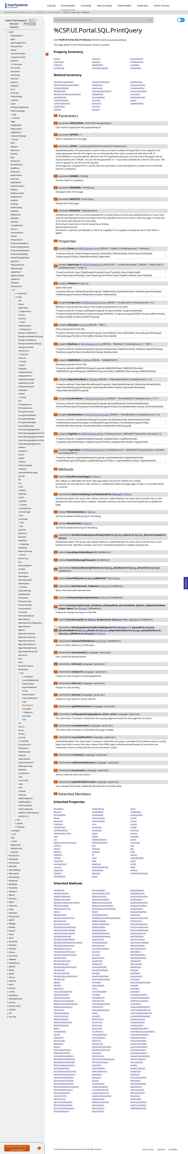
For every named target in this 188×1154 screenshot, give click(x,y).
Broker (14, 50)
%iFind (12, 977)
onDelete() (135, 991)
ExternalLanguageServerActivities (33, 433)
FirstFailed (58, 824)
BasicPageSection (18, 42)
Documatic (17, 64)
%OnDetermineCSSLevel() (65, 1071)
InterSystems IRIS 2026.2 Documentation (17, 1148)
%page (57, 818)
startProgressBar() (138, 1102)
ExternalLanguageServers (29, 443)
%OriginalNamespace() (64, 1108)
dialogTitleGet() (137, 890)
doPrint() (96, 106)
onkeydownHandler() (139, 1034)
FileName (58, 65)
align (56, 836)
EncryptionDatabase (27, 415)
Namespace (23, 576)
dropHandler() (136, 908)
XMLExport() (97, 1043)
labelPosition (97, 870)
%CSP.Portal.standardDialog (112, 39)
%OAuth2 (13, 913)
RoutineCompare (25, 665)
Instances (22, 469)
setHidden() (135, 1080)
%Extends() (58, 988)
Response (15, 150)
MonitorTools (15, 1006)
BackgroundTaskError (27, 332)
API (19, 300)
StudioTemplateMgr (19, 254)
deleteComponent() (100, 1102)
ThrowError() (97, 1031)
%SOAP (12, 930)
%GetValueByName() (63, 1022)
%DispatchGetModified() (64, 930)
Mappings (24, 544)
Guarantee (161, 1149)
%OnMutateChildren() (63, 1089)
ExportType (59, 61)
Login (13, 103)
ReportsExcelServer (26, 633)
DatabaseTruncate (26, 383)
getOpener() (135, 960)
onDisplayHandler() (138, 994)
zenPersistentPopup (139, 873)
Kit (19, 479)
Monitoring (23, 558)
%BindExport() (60, 914)
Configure (28, 676)
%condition (59, 808)
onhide (133, 827)
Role (20, 658)
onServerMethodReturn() (141, 1013)
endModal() (135, 914)
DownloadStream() (62, 103)
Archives (22, 318)
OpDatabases (24, 594)
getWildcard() (136, 82)
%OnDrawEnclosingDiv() (64, 1074)
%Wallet (12, 959)
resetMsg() (135, 1074)
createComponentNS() (101, 1096)
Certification (142, 6)
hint (93, 845)
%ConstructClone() (62, 924)
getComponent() (137, 939)
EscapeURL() (97, 960)
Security (12, 1016)
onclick (133, 818)
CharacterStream (18, 53)
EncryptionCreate (25, 411)
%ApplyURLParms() (62, 908)
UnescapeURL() (98, 1037)
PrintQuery (85, 12)
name (132, 808)
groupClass (97, 827)
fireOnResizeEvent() (139, 924)
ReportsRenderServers (28, 651)
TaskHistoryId (24, 751)
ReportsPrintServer (26, 640)
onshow (133, 833)
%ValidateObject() (100, 942)
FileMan (21, 447)
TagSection (15, 279)
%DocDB (12, 866)
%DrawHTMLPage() (62, 960)
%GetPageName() (61, 1013)
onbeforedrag (136, 815)
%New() (57, 1046)
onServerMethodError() (140, 1010)
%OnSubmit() (59, 1099)
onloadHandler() (137, 88)
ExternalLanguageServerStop (31, 440)
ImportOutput (28, 694)
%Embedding (14, 870)
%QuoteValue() (98, 890)
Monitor (16, 118)
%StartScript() (98, 939)
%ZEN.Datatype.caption (92, 433)
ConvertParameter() (100, 948)
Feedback (185, 582)
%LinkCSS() (58, 1037)
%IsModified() (60, 1031)
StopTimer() (97, 1028)
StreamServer (17, 239)
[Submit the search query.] (151, 20)
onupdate (134, 836)
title (132, 848)
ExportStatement (29, 687)
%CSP (65, 12)
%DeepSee (13, 859)
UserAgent (15, 830)
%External (13, 880)
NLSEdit (21, 569)
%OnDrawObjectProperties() (66, 1086)
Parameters (23, 597)
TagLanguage (16, 268)
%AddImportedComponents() (67, 902)
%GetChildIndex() (61, 994)
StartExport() (97, 85)
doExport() (96, 103)
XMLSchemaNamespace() (103, 1059)
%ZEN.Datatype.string (88, 248)
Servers (21, 734)
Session (14, 229)
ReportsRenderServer (27, 648)
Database (22, 368)
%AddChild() (59, 890)
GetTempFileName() (100, 82)
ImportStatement (29, 698)
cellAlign (57, 845)
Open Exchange (104, 6)
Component (21, 293)
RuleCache (15, 171)
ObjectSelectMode (100, 68)
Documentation (68, 6)
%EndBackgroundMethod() (66, 976)
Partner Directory (162, 6)
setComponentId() (138, 1077)
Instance (22, 461)
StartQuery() (97, 88)
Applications (25, 311)
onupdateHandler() (138, 1053)
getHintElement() (137, 954)
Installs (21, 458)
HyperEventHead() (100, 970)
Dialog (23, 397)
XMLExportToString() (101, 1049)
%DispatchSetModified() (64, 939)
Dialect (57, 58)
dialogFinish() (98, 1111)
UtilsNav (22, 791)
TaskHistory (23, 748)
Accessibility (172, 1149)
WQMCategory (24, 802)
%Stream (13, 945)
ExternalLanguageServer (29, 429)
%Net (11, 909)
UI (69, 12)
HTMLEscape (16, 96)
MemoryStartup (25, 551)
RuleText (14, 221)
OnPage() (96, 994)
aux (55, 839)
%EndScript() (59, 979)
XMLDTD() (96, 1040)
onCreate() (135, 988)
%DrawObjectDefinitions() (65, 967)
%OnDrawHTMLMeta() (64, 1083)
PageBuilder (16, 125)
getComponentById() (139, 942)
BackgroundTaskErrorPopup (30, 336)
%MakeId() (58, 1043)
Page (13, 121)
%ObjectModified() (62, 1053)
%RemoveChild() (99, 896)
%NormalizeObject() (62, 1049)
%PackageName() (61, 1111)
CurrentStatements (30, 680)
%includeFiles (60, 815)
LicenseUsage (24, 512)
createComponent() (100, 1092)
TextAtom (15, 282)
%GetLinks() (59, 1010)
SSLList (21, 726)
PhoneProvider (24, 601)
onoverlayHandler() (138, 1046)
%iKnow (12, 981)
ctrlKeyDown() (98, 1099)
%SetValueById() (99, 930)
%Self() (95, 911)
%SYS (11, 938)
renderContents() (137, 1068)
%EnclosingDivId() (62, 973)
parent (133, 839)
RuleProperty (16, 207)
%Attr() (57, 911)
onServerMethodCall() (140, 1007)
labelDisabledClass (100, 867)
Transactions (23, 773)
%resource (58, 821)
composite (58, 861)
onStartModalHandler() (140, 1016)
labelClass (96, 864)
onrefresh (134, 830)
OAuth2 (23, 587)
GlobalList (22, 451)
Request (14, 146)
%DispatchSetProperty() (64, 945)
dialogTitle (58, 870)
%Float (62, 538)
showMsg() (135, 1096)
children (57, 858)
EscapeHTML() (98, 957)
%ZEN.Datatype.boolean (94, 302)
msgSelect (134, 65)
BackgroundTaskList (27, 340)
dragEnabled (97, 812)
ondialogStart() (136, 1025)
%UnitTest (13, 956)
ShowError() (97, 1022)
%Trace (12, 952)
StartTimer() (97, 1025)
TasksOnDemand (25, 762)
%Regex (12, 923)
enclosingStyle (98, 821)
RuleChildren (16, 175)
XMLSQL (14, 852)
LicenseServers (24, 508)
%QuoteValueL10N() (101, 893)
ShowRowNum (136, 61)
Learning (51, 6)
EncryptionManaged (27, 422)
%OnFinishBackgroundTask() (66, 85)
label (94, 861)
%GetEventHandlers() (63, 1007)
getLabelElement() (138, 957)
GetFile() (57, 109)
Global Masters (124, 6)
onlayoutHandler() (138, 1040)
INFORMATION (15, 998)
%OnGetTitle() (60, 91)
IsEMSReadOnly (61, 830)
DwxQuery (15, 75)
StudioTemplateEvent (20, 247)
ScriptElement (17, 225)
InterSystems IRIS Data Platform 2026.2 (18, 12)
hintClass (96, 848)
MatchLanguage (18, 110)
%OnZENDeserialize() (63, 1105)
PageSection (16, 132)
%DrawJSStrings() (61, 964)
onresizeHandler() (138, 1049)
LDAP (20, 486)
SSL (19, 723)
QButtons (28, 712)
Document (15, 71)
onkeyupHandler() (138, 1037)
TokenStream (16, 286)
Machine (22, 529)
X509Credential (25, 805)
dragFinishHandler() (139, 896)
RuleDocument (17, 193)
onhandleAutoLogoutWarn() (142, 1031)
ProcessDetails (24, 608)
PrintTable (26, 708)
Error (13, 89)
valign (133, 861)
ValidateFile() (97, 94)
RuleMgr (14, 204)
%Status (97, 476)
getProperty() (136, 964)
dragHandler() (136, 899)
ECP (20, 401)
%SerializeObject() (100, 914)
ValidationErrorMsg (62, 833)
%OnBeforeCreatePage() (64, 1062)
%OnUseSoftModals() (63, 1102)
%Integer (93, 379)
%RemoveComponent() (102, 902)
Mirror (23, 554)
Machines (22, 533)
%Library (13, 898)
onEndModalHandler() (140, 997)
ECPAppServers (25, 404)
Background (25, 329)
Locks (20, 515)
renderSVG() (135, 1071)
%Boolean (117, 619)
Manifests (22, 540)
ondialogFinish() (137, 1022)
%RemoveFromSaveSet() (102, 905)
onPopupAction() (137, 85)
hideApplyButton (99, 839)
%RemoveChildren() (100, 899)
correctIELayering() (100, 1089)
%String (84, 283)
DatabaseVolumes (26, 386)
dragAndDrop (98, 808)
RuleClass (15, 178)
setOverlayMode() (138, 1083)
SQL (78, 12)
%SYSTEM (13, 941)
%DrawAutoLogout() (63, 948)
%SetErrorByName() (100, 924)
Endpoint (15, 85)
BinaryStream (17, 46)
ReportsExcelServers (27, 637)
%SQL (11, 934)
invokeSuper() (136, 976)
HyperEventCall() (99, 967)
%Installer (13, 887)
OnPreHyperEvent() (100, 1010)
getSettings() (135, 967)
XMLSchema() (98, 1056)
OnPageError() (98, 997)
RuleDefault (16, 182)
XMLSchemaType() (100, 1062)
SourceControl (24, 744)
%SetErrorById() (99, 921)
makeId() (134, 985)
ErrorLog (14, 93)
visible (133, 864)
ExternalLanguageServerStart (31, 436)
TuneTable (26, 716)
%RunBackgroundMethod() (104, 908)
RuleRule (14, 211)
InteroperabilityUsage (27, 472)
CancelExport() (60, 97)
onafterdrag (135, 812)
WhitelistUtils (16, 848)
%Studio (12, 948)
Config (23, 361)
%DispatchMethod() (62, 936)
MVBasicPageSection (20, 107)
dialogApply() (98, 1105)
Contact (21, 365)
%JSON (12, 895)
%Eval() (57, 982)
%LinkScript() (59, 1040)
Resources (22, 655)
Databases (22, 390)
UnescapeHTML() (99, 1034)
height (95, 833)
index (94, 858)
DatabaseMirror (25, 375)
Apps (13, 39)
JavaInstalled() (98, 985)
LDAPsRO (22, 501)
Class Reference (40, 12)
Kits (19, 483)
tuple (132, 851)
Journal (21, 476)
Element (14, 82)
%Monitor (13, 905)
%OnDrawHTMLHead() (64, 1080)
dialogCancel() (98, 1108)
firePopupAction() (138, 933)
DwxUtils (15, 78)
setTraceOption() (137, 1092)
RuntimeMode (136, 58)
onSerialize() (135, 1003)
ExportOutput (28, 683)
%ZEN (11, 973)
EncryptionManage (26, 418)
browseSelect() (98, 97)
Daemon (14, 60)
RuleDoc (14, 189)
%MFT (11, 902)
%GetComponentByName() (66, 1003)
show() (133, 100)
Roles (20, 662)
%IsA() (56, 1028)
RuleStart (15, 218)
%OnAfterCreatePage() (64, 82)
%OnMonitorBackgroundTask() (67, 94)
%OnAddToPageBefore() (64, 1059)
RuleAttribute (16, 164)
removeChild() (136, 1062)
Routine (14, 153)
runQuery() (135, 94)
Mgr (14, 114)
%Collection (14, 855)
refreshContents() (138, 1059)
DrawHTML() (59, 106)
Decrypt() (96, 951)
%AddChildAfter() (61, 893)
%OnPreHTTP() (60, 1096)
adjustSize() (97, 1074)
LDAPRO (22, 490)
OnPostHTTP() (98, 1000)
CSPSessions (23, 350)
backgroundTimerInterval (65, 842)
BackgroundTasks (26, 347)
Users (20, 784)
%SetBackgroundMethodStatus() (106, 918)
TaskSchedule (24, 759)
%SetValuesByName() (101, 936)
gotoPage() (135, 973)
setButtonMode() (137, 97)
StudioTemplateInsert (20, 250)
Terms (151, 1149)
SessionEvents (17, 232)
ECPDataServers (25, 408)
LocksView (22, 519)
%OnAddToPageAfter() (64, 1056)
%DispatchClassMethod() (65, 927)
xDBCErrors (23, 816)
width (132, 867)
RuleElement (16, 196)
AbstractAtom (17, 35)
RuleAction (15, 161)
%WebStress (14, 963)
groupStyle (97, 830)
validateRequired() (138, 1108)
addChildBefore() (99, 1071)
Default (21, 393)
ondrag (133, 821)
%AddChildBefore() (62, 896)
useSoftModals (136, 858)
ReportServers (24, 626)
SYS (10, 1013)
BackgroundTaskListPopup (30, 343)
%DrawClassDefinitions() (64, 951)
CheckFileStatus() (61, 100)
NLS (20, 562)
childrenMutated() (100, 1086)
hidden (95, 836)
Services (21, 737)
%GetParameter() (61, 1016)
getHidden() (135, 951)
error (94, 824)
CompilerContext (18, 57)
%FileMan (13, 884)
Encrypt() (96, 954)
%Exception (14, 873)
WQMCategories (25, 798)
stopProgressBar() (138, 1105)
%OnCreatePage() (61, 1068)
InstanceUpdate (25, 465)
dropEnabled (97, 815)
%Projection (14, 916)
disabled (57, 873)
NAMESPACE (97, 65)
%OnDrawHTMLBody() (64, 1077)
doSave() (96, 109)
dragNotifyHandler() (139, 902)
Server (21, 730)
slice (132, 845)
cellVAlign (58, 854)
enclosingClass (98, 818)
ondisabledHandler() (139, 1028)
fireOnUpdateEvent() (139, 930)
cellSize (57, 848)
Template (22, 769)
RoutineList (23, 669)
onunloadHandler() (138, 91)
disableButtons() (137, 893)
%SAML (12, 927)
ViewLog (22, 794)
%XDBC (12, 966)
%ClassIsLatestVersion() (64, 918)
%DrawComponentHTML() (65, 954)
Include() (96, 973)
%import (57, 812)
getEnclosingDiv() (138, 948)
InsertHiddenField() (100, 976)
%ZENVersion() (98, 945)
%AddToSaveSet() (61, 905)
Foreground (59, 68)
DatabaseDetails (25, 372)
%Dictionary (14, 862)
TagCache (15, 261)
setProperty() (136, 1086)
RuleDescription (18, 186)
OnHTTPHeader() (99, 991)
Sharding (24, 741)
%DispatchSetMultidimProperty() (68, 942)
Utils (24, 719)
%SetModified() (98, 927)
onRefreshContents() (139, 1000)
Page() (95, 1013)
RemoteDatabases (26, 615)
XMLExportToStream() (101, 1046)
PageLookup (16, 128)
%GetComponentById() (64, 1000)
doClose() (96, 100)
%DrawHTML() (60, 957)
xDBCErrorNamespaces (28, 812)
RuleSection (16, 214)
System (19, 823)
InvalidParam (59, 827)
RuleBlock (15, 168)
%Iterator (13, 891)
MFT (22, 522)
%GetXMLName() (61, 1025)
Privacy (144, 1149)
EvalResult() (97, 964)
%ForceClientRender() (63, 991)
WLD (15, 841)
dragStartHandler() (138, 905)
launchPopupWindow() (140, 982)
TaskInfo (22, 755)
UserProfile (23, 780)
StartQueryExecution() (101, 91)
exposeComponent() (139, 918)
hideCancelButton (100, 842)
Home (24, 691)
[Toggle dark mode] (181, 20)
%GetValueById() (61, 1019)
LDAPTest (22, 494)
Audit (22, 322)
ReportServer (24, 619)
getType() (134, 970)
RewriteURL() (97, 1019)
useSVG (133, 854)
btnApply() (96, 1077)
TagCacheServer (18, 264)
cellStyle (57, 851)
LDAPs (21, 497)
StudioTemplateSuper (20, 257)
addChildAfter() (98, 1068)
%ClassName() (60, 921)
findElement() (136, 921)
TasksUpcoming (25, 766)
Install (21, 454)
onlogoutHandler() (138, 1043)
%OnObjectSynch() (62, 1092)
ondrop (133, 824)
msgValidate (135, 68)
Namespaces (23, 583)
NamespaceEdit (25, 580)
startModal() (135, 1099)
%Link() (57, 1034)
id (93, 854)
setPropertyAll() (137, 1089)
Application (23, 307)
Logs (24, 701)
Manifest (22, 537)
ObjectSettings (24, 590)
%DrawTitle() (59, 970)
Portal (73, 12)
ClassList (24, 354)
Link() (94, 988)
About (21, 304)
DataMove (13, 995)
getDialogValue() (137, 945)
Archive (21, 315)
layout (94, 876)
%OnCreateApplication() (64, 1065)
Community (86, 6)
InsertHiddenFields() (101, 979)
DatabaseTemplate (26, 379)
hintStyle (96, 851)
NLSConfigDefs (24, 565)
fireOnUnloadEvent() (139, 927)
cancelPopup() (98, 1083)
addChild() (96, 1065)
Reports (21, 630)
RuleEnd (14, 200)
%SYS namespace (54, 12)
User (20, 776)
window (133, 870)
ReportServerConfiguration (30, 623)
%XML (11, 970)
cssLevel (57, 867)
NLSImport (23, 572)
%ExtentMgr (14, 877)
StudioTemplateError (20, 243)
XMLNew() (96, 1053)
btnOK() (95, 1080)
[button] (56, 116)
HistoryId (96, 58)
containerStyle (60, 864)
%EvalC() (57, 985)
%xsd (11, 984)
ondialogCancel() (137, 1019)
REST (13, 143)
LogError (14, 100)
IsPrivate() (96, 982)
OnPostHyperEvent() (101, 1003)
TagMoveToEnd (17, 275)
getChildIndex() (137, 936)
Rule (12, 157)
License (23, 504)
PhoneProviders (25, 605)
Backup (12, 988)
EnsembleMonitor (26, 426)
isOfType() (134, 979)
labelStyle (96, 873)
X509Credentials (25, 809)
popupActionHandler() (140, 1056)
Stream (14, 236)
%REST (12, 920)
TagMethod (16, 272)
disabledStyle (59, 876)
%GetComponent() (62, 997)
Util (14, 834)
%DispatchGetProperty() (64, 933)
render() (133, 1065)
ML (21, 526)
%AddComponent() (62, 899)
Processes (22, 612)
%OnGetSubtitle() (61, 88)
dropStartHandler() (138, 911)
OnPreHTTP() (97, 1007)
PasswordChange (18, 136)
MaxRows (96, 61)
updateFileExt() (136, 103)
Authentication (24, 325)
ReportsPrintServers (27, 644)
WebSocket (15, 845)
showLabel (135, 842)
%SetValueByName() (101, 933)
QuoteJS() (96, 1016)
